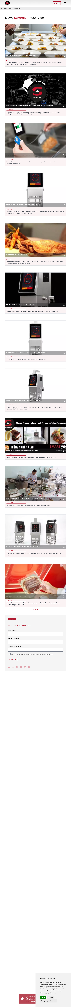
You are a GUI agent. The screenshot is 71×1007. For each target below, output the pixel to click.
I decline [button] (50, 997)
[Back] (62, 3)
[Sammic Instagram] (17, 667)
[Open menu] (65, 3)
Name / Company (13, 638)
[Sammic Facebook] (29, 667)
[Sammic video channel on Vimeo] (9, 667)
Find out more (49, 654)
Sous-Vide (11, 619)
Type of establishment (15, 646)
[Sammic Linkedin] (25, 667)
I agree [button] (43, 997)
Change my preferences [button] (48, 1001)
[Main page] (7, 3)
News (15, 18)
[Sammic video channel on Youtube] (13, 667)
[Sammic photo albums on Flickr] (21, 667)
